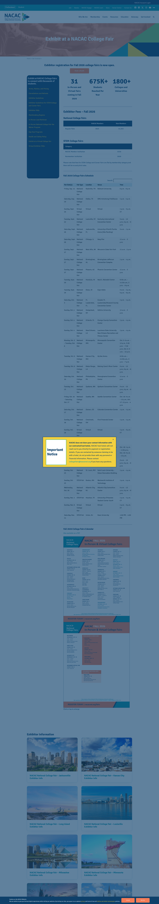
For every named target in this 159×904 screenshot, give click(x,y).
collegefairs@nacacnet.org (80, 462)
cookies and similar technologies (106, 901)
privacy (83, 901)
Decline (143, 900)
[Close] (113, 439)
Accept (128, 900)
